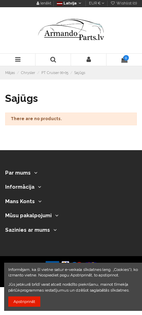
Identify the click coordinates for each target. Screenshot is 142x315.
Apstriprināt (24, 301)
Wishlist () (126, 3)
